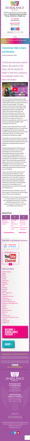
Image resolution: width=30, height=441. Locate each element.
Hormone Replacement (8, 301)
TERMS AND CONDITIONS (15, 425)
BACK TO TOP (15, 414)
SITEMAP (5, 424)
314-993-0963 (15, 20)
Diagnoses (5, 284)
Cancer (4, 279)
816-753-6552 (15, 25)
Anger (4, 275)
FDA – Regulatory (7, 293)
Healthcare (5, 298)
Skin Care (5, 312)
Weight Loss (5, 322)
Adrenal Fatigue (6, 272)
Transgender (6, 321)
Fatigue (4, 291)
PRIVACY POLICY (13, 424)
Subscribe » (15, 365)
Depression (5, 280)
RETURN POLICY (22, 424)
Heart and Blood (7, 300)
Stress (4, 314)
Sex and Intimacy (7, 310)
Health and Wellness (8, 296)
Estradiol (4, 289)
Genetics (4, 294)
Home (5, 40)
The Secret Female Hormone (10, 317)
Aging (4, 273)
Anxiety (4, 277)
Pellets (4, 307)
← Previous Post (8, 232)
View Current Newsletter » (15, 367)
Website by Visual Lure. (15, 427)
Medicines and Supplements (10, 303)
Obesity (4, 305)
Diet (3, 286)
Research (4, 308)
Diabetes (4, 282)
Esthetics (4, 287)
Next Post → (23, 232)
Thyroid (4, 319)
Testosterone (6, 315)
